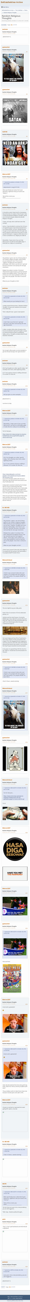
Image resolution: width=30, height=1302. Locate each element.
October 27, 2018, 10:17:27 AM (8, 136)
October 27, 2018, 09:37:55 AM (8, 51)
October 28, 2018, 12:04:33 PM (8, 832)
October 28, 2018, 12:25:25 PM (8, 1045)
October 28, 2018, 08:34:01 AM (8, 364)
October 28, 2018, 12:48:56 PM (8, 1104)
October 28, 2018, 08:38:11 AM (8, 385)
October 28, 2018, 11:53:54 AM (8, 564)
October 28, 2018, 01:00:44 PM (8, 1146)
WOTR (4, 1184)
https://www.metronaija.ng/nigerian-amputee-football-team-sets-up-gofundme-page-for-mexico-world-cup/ (14, 435)
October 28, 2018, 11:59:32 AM (8, 692)
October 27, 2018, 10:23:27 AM (8, 178)
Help (9, 1296)
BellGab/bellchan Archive (12, 2)
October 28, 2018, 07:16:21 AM (8, 209)
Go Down (4, 25)
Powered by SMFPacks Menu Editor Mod (15, 1300)
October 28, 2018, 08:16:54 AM (8, 254)
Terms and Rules (14, 1296)
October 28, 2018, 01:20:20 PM (8, 1188)
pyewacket (6, 47)
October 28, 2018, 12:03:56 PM (8, 784)
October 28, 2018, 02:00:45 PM (8, 1223)
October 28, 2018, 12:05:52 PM (8, 892)
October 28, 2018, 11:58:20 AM (8, 663)
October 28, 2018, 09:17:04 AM (8, 448)
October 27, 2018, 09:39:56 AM (8, 93)
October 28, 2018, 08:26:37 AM (8, 347)
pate (3, 1219)
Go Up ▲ (21, 1296)
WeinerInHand (7, 560)
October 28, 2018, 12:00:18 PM (8, 742)
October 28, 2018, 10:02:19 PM (8, 1266)
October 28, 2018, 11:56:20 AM (8, 605)
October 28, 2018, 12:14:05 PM (8, 928)
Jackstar (5, 29)
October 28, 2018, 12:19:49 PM (8, 1003)
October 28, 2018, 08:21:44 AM (8, 292)
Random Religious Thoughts (9, 32)
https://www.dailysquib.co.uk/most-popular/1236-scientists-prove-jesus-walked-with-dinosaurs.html (14, 475)
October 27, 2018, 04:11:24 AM (8, 33)
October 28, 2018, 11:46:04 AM (8, 511)
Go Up (3, 1287)
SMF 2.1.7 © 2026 (11, 1298)
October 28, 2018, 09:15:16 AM (8, 414)
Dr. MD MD (5, 507)
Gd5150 (4, 132)
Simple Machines (19, 1298)
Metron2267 (6, 174)
